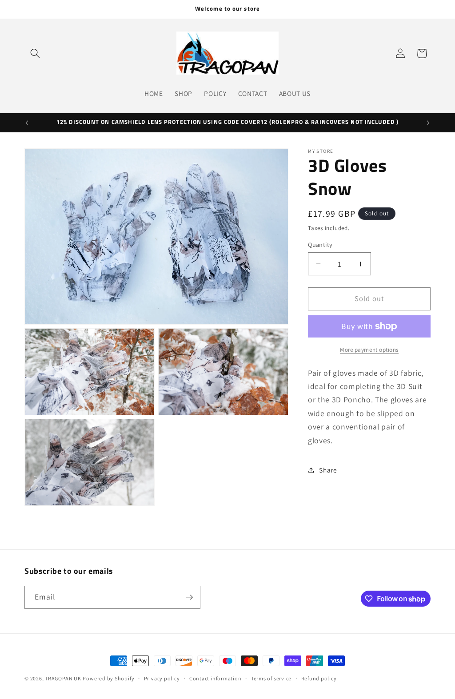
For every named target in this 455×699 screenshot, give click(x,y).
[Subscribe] (189, 597)
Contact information (215, 678)
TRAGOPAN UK (63, 678)
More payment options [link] (369, 349)
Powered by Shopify (108, 678)
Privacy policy (162, 678)
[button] (35, 53)
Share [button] (328, 469)
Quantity (320, 244)
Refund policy (319, 678)
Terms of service (271, 678)
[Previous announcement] (27, 122)
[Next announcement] (428, 122)
